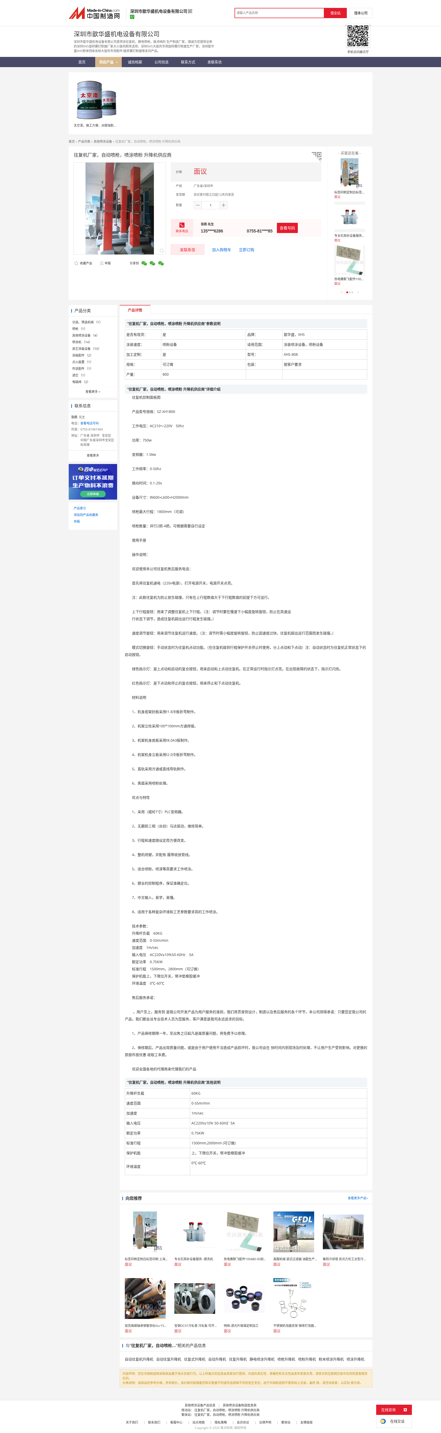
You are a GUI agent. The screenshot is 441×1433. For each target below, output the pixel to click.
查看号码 (287, 227)
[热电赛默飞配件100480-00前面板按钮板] (349, 260)
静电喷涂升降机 (262, 1359)
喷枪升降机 (286, 1359)
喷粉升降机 (307, 1359)
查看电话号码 (89, 423)
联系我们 (154, 1422)
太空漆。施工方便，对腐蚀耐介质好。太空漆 (104, 125)
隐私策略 (221, 1422)
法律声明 (265, 1422)
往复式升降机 (194, 1359)
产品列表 (84, 141)
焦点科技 (226, 1428)
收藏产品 (85, 263)
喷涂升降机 (355, 1359)
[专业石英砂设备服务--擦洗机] (349, 217)
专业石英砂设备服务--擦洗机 (353, 236)
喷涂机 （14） (82, 342)
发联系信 (187, 249)
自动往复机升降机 (139, 1359)
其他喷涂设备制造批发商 (239, 1405)
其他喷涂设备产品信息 (200, 1405)
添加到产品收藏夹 (86, 515)
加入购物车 (221, 249)
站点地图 (198, 1422)
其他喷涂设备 (103, 141)
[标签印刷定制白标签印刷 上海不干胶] (349, 173)
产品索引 (80, 508)
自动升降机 (217, 1359)
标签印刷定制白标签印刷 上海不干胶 (359, 192)
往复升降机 (238, 1359)
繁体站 (285, 1422)
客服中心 (176, 1422)
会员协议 (243, 1422)
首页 (72, 141)
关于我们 (132, 1422)
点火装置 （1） (82, 362)
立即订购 (246, 249)
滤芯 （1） (79, 375)
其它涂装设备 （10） (86, 349)
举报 (108, 263)
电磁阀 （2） (81, 382)
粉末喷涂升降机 (331, 1359)
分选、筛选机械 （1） (87, 322)
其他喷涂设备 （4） (85, 335)
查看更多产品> (358, 1198)
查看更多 (92, 391)
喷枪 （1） (79, 329)
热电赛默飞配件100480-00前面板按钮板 (361, 279)
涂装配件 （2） (82, 355)
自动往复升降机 (168, 1359)
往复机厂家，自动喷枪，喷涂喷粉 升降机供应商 (227, 1410)
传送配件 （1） (82, 368)
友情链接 (306, 1422)
